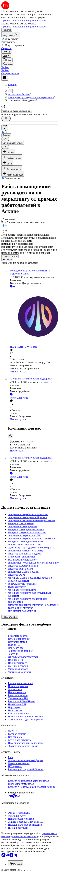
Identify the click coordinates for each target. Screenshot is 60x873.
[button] (5, 67)
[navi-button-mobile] (4, 78)
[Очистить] (6, 118)
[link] (7, 60)
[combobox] (16, 111)
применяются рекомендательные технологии (29, 835)
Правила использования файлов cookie (23, 26)
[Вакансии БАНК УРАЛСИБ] (33, 317)
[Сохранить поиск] (4, 127)
